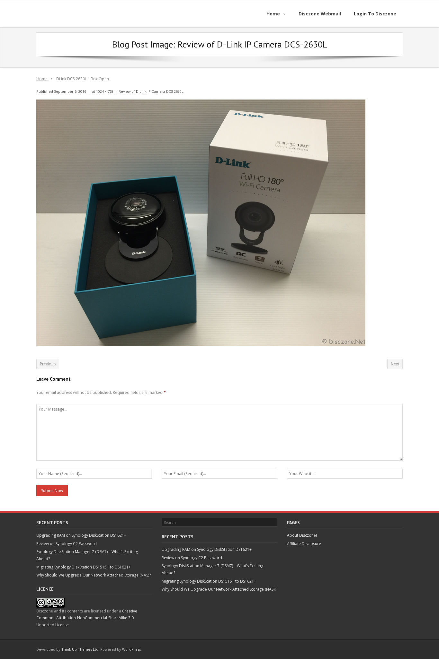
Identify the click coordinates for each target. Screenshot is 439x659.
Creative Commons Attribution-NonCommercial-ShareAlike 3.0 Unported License (86, 618)
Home (42, 79)
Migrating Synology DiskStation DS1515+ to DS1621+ (83, 567)
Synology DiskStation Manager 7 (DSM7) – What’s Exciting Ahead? (87, 555)
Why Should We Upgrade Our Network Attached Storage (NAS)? (93, 575)
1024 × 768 (104, 91)
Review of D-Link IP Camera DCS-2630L (151, 91)
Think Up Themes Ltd (79, 649)
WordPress (131, 649)
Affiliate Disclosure (304, 543)
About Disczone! (302, 535)
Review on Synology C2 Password (66, 543)
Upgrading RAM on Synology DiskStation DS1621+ (81, 535)
